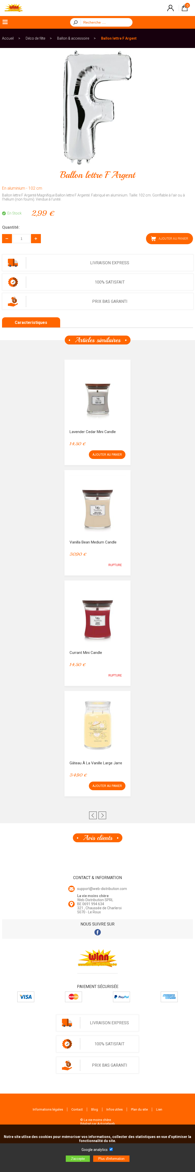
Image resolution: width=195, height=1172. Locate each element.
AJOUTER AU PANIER (107, 454)
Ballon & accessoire (73, 38)
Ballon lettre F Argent (119, 38)
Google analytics (95, 1150)
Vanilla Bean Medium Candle (93, 542)
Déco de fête (35, 38)
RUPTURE (115, 565)
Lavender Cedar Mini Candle (93, 432)
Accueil (8, 38)
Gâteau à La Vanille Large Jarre (96, 763)
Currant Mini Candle (86, 652)
